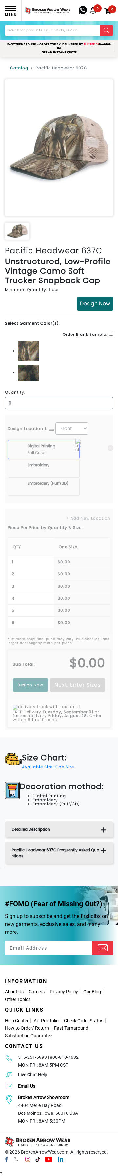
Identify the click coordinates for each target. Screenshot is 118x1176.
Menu (11, 14)
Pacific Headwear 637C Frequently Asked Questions (55, 853)
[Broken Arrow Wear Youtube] (48, 1159)
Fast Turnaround (71, 1028)
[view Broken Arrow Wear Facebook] (6, 1159)
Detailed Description (31, 829)
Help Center (17, 1020)
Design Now (95, 303)
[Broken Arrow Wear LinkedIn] (60, 1159)
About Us (14, 991)
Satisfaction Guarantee (28, 1035)
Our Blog (92, 991)
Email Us (26, 1086)
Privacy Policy (64, 991)
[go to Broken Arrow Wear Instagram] (27, 1159)
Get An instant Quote (59, 52)
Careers (37, 991)
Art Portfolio (46, 1020)
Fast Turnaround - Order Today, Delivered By (59, 46)
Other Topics (17, 999)
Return (42, 1028)
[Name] (102, 948)
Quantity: (15, 392)
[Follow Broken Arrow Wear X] (16, 1159)
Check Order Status (83, 1020)
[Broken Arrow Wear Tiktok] (37, 1159)
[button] (93, 10)
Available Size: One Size (48, 766)
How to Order (18, 1028)
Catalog (19, 68)
